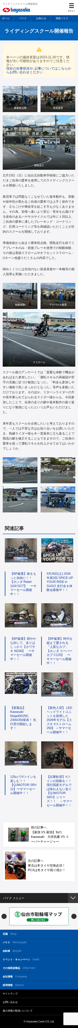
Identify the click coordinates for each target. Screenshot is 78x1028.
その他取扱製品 (19, 967)
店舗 (10, 933)
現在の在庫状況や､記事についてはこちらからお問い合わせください (38, 70)
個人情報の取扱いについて (18, 1010)
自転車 (12, 950)
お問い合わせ (10, 1002)
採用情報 (13, 985)
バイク (23, 18)
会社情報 (15, 976)
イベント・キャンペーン (21, 959)
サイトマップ (10, 993)
